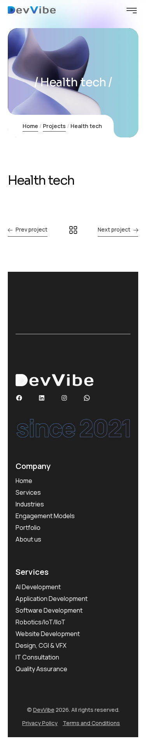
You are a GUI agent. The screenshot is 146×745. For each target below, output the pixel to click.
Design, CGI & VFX (41, 645)
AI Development (38, 587)
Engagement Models (45, 516)
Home (30, 126)
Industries (30, 504)
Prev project (31, 229)
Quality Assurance (41, 669)
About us (28, 539)
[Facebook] (19, 397)
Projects (54, 126)
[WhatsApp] (86, 397)
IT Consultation (37, 657)
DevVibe (44, 709)
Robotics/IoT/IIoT (40, 622)
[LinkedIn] (41, 397)
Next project (114, 229)
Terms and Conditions (91, 723)
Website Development (48, 633)
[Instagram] (64, 397)
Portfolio (28, 527)
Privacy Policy (40, 723)
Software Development (49, 610)
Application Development (52, 598)
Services (28, 492)
